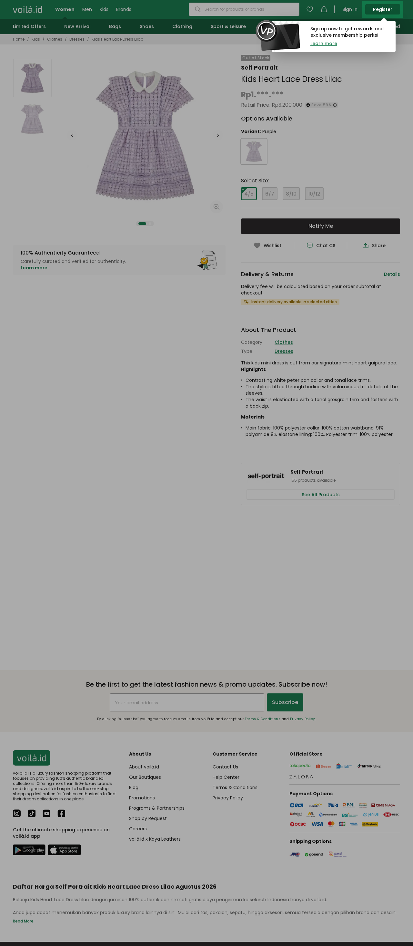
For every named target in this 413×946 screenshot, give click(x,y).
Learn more (323, 43)
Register (382, 9)
